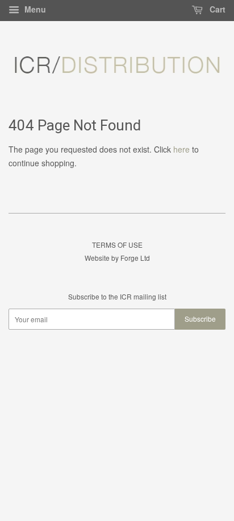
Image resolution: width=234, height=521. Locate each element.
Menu (34, 9)
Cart (216, 9)
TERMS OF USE (117, 244)
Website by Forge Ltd (117, 257)
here (181, 149)
